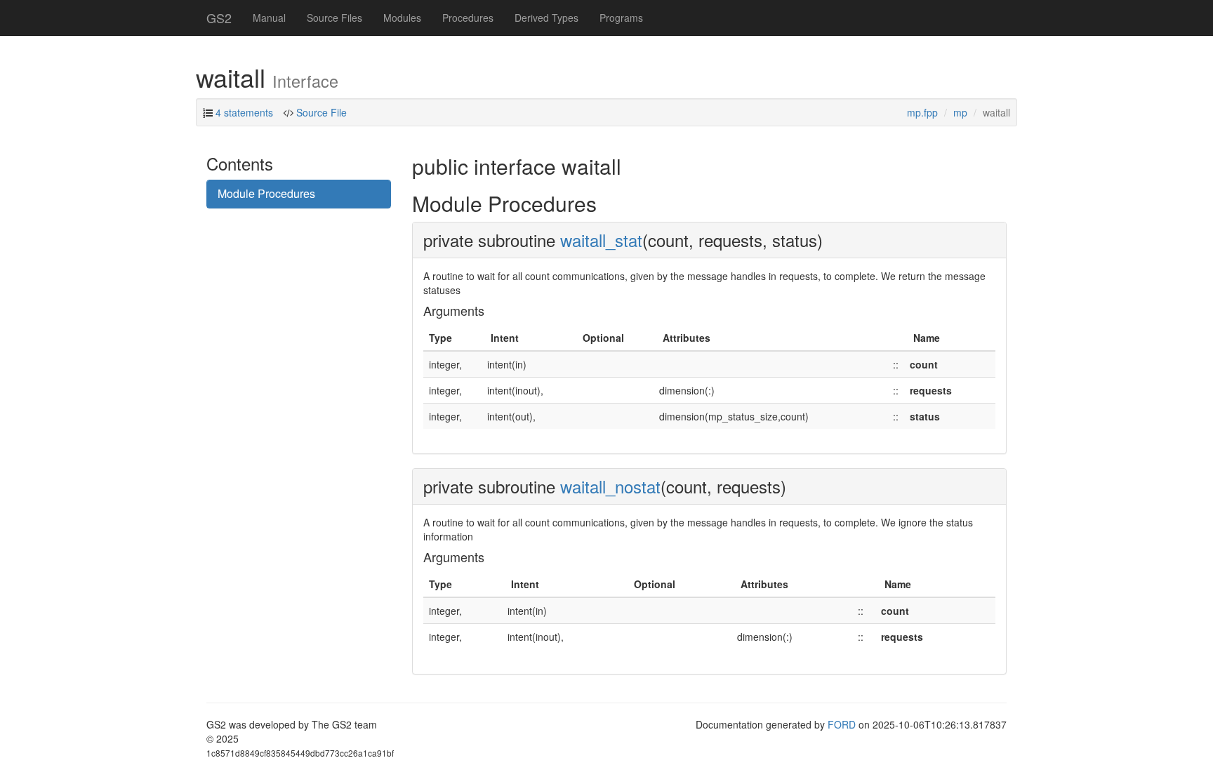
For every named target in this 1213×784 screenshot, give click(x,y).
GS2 (219, 17)
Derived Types (546, 18)
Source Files (334, 18)
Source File (321, 112)
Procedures (467, 18)
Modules (402, 18)
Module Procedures (266, 193)
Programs (621, 18)
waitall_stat (601, 239)
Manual (269, 18)
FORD (842, 724)
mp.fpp (922, 112)
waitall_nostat (610, 486)
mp (960, 112)
